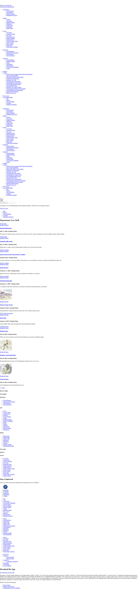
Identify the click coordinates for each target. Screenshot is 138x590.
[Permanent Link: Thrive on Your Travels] (6, 300)
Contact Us (6, 560)
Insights (5, 424)
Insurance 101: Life (11, 80)
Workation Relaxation (6, 280)
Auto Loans (9, 21)
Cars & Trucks (10, 11)
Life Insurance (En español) (13, 81)
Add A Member (10, 101)
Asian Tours (6, 460)
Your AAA (6, 554)
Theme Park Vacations (12, 47)
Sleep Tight (3, 318)
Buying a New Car (11, 93)
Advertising (6, 564)
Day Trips (8, 35)
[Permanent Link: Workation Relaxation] (4, 276)
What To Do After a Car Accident (14, 77)
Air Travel (9, 32)
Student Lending (10, 22)
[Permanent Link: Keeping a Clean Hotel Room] (6, 350)
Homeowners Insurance (12, 52)
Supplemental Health (8, 446)
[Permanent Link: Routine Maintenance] (3, 223)
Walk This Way (4, 267)
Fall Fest (5, 415)
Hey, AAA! (6, 96)
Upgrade (8, 103)
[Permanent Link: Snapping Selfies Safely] (3, 236)
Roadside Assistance (11, 104)
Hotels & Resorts (10, 38)
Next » (3, 387)
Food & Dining (10, 60)
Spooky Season (7, 428)
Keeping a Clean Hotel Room (8, 355)
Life (4, 498)
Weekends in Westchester (12, 78)
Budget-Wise (9, 28)
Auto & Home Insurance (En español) (16, 88)
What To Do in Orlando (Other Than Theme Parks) (19, 74)
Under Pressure (4, 379)
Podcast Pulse (9, 65)
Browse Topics (10, 558)
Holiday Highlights (8, 421)
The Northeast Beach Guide (13, 84)
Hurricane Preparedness (12, 91)
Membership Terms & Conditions (11, 588)
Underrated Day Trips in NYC (14, 83)
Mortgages (9, 24)
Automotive (6, 9)
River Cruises (9, 44)
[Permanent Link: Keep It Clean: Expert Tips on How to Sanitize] (4, 250)
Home (8, 62)
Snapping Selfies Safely (6, 241)
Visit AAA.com (4, 208)
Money (5, 18)
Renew (8, 100)
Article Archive (10, 557)
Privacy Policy (7, 585)
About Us (5, 555)
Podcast (5, 71)
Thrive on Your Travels (6, 305)
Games (8, 68)
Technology (9, 64)
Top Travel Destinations (12, 75)
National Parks (10, 39)
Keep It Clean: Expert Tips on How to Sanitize (12, 254)
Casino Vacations (10, 34)
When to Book (7, 475)
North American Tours (12, 41)
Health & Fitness (10, 61)
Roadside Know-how (11, 15)
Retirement (9, 27)
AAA (4, 411)
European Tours (10, 37)
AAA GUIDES (7, 565)
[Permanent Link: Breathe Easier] (4, 326)
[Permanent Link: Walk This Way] (4, 263)
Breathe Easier (4, 331)
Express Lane (6, 414)
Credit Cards (9, 25)
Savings (8, 19)
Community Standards (12, 561)
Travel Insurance (10, 55)
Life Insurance (10, 54)
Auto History (9, 12)
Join (7, 98)
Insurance (5, 50)
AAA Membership (8, 97)
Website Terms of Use (8, 586)
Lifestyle (5, 58)
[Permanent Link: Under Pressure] (6, 374)
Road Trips (9, 45)
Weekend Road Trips (11, 86)
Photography (6, 426)
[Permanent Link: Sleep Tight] (6, 313)
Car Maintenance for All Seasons (14, 90)
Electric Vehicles (10, 14)
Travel (4, 31)
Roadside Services (7, 516)
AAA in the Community (12, 67)
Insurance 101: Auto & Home (13, 87)
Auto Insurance (10, 51)
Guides (5, 73)
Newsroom (6, 563)
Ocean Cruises (10, 42)
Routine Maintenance (6, 228)
